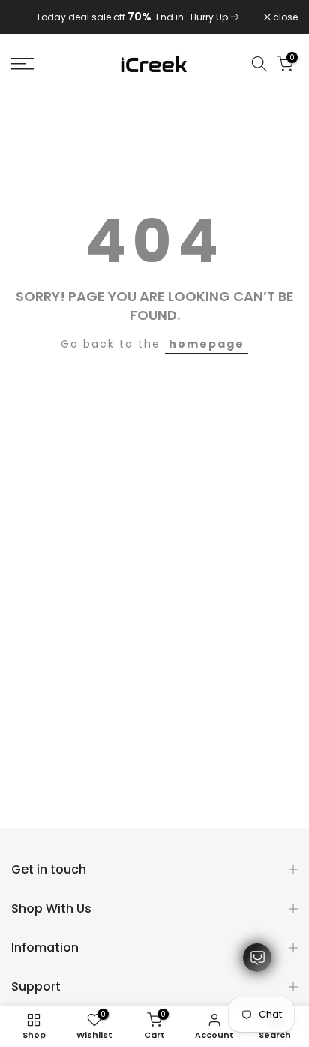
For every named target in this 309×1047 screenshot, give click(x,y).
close (284, 17)
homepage (206, 344)
